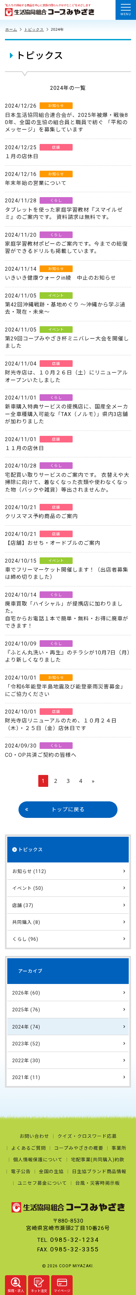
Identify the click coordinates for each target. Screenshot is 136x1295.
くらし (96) (25, 939)
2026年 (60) (26, 993)
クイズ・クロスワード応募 (87, 1136)
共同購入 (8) (26, 922)
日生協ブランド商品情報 (99, 1171)
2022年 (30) (26, 1060)
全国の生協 (51, 1171)
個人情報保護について (38, 1159)
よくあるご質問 (28, 1148)
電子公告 (21, 1171)
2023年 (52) (26, 1043)
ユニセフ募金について (42, 1183)
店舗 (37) (22, 905)
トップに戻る (68, 809)
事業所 (119, 1148)
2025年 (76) (26, 1009)
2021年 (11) (26, 1077)
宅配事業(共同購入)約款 (97, 1159)
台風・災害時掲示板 (97, 1183)
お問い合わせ (34, 1136)
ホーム (11, 29)
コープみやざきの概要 (78, 1148)
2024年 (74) (26, 1027)
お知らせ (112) (29, 871)
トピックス (34, 29)
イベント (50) (27, 888)
